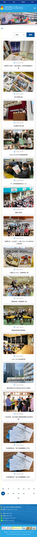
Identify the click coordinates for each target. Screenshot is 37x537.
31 (24, 489)
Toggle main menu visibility (35, 8)
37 (19, 493)
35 (8, 493)
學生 (4, 2)
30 (19, 489)
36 (14, 493)
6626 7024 (12, 518)
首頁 (2, 28)
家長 (14, 2)
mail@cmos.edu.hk (11, 509)
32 (29, 489)
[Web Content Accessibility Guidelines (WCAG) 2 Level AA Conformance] (27, 528)
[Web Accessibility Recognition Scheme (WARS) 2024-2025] (34, 528)
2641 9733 (9, 513)
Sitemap (6, 532)
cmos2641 (11, 520)
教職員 (23, 2)
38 (24, 493)
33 (34, 489)
